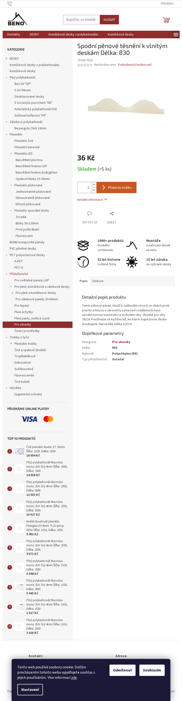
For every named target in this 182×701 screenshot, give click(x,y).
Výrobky (15, 388)
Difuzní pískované (28, 204)
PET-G (18, 267)
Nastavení (30, 689)
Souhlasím (152, 670)
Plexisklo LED (23, 153)
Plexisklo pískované (28, 185)
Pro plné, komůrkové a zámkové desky (42, 286)
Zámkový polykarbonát (26, 122)
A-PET (18, 261)
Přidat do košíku (120, 187)
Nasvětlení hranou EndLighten (36, 172)
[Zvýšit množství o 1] (94, 184)
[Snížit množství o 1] (94, 190)
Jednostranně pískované (33, 191)
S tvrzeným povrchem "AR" (33, 102)
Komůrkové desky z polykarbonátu (34, 65)
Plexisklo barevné (27, 147)
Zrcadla (21, 217)
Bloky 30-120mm (27, 223)
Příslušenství (19, 274)
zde (74, 677)
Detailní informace (90, 199)
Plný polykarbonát (22, 77)
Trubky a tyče (19, 337)
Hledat (109, 19)
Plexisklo (16, 134)
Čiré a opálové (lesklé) (30, 350)
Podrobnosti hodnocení (134, 65)
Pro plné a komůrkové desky (36, 293)
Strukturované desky (29, 96)
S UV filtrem (22, 90)
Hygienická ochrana (28, 394)
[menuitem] (14, 34)
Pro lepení (21, 305)
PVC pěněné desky (23, 248)
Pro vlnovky (22, 324)
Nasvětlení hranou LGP (31, 166)
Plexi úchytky (23, 312)
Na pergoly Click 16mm (30, 128)
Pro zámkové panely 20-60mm (37, 299)
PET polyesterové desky (27, 255)
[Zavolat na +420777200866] (14, 3)
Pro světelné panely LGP (31, 280)
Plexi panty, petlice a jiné (32, 318)
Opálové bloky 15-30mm (33, 179)
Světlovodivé (23, 369)
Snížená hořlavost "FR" (30, 115)
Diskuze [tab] (98, 281)
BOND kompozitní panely (27, 242)
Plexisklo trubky (25, 343)
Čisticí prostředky (27, 331)
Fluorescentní (24, 375)
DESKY (14, 58)
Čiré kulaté (22, 381)
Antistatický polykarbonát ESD (35, 109)
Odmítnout (122, 670)
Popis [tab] (84, 281)
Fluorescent (24, 236)
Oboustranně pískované (33, 198)
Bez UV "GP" (22, 84)
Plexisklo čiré (23, 141)
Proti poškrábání (27, 229)
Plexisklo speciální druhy (31, 210)
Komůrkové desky (23, 71)
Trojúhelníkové (25, 356)
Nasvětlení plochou (29, 160)
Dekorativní (22, 362)
